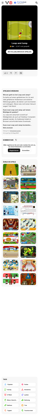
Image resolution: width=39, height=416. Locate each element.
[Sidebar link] (3, 3)
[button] (8, 127)
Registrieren (14, 150)
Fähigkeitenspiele (15, 131)
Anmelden (26, 150)
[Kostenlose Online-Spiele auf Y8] (9, 2)
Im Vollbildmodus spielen (19, 52)
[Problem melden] (16, 73)
